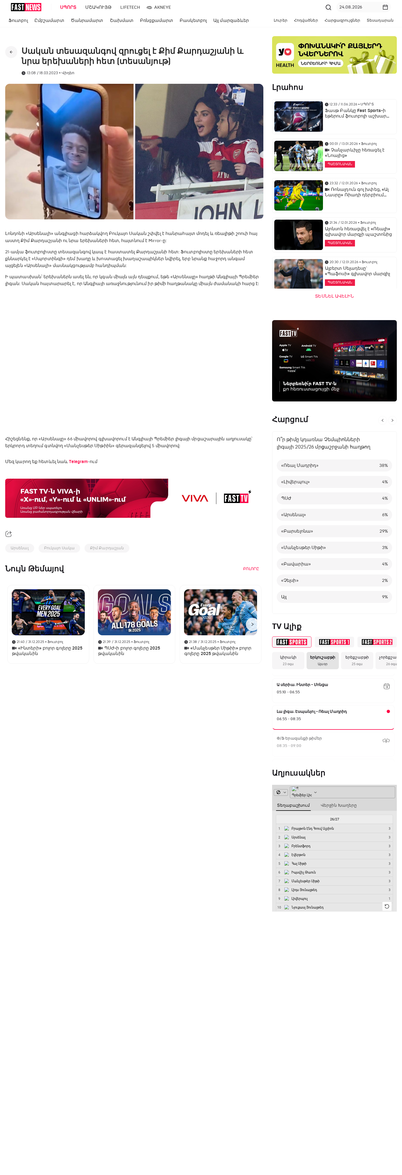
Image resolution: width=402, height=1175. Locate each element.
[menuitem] (67, 7)
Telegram (78, 461)
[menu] (190, 7)
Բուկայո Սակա (59, 548)
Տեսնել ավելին (334, 296)
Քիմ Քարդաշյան (107, 548)
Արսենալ (20, 548)
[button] (385, 7)
